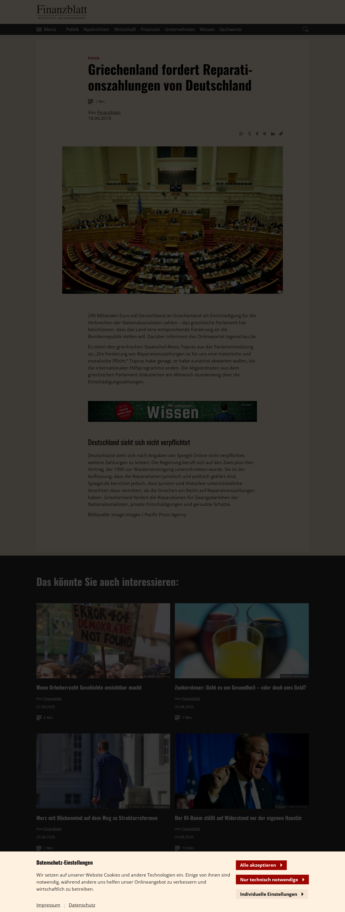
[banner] (172, 456)
